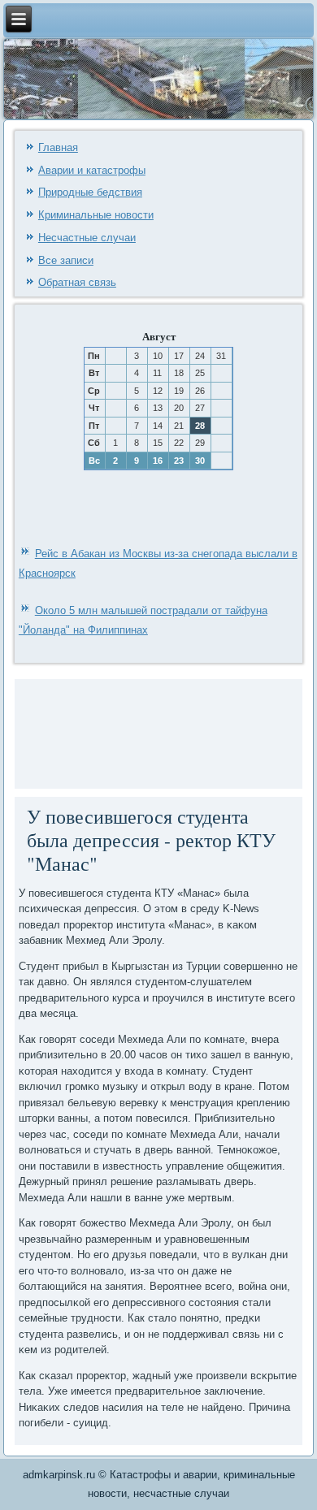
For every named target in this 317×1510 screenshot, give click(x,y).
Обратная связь (77, 282)
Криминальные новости (96, 215)
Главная (58, 147)
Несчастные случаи (87, 237)
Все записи (65, 260)
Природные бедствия (90, 192)
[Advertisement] (68, 732)
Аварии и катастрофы (91, 170)
